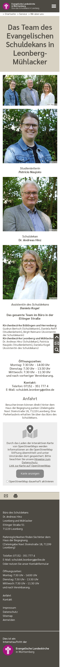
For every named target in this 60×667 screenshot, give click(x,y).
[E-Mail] (6, 496)
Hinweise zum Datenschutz (36, 460)
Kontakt (7, 599)
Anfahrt (7, 595)
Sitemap (8, 615)
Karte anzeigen (30, 473)
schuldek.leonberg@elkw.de (28, 559)
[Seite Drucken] (14, 496)
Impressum (9, 607)
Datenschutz (10, 611)
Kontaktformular (39, 563)
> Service (22, 13)
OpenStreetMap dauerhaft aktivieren (31, 481)
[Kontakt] (57, 343)
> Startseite (9, 13)
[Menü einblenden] (54, 6)
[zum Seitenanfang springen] (57, 337)
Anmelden (9, 619)
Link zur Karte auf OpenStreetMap (29, 465)
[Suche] (57, 350)
